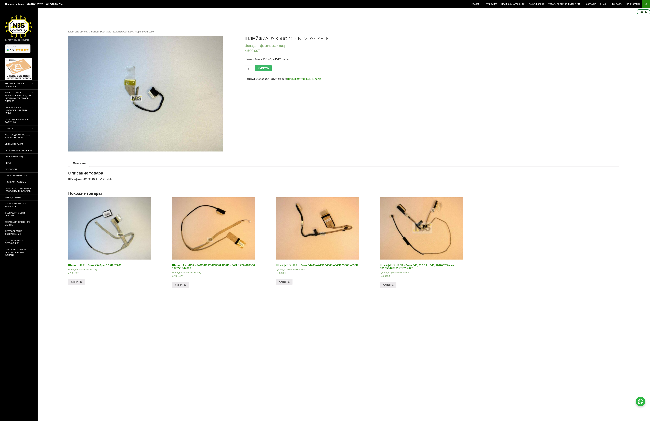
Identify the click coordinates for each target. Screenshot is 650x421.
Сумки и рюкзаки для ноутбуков (15, 205)
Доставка (591, 4)
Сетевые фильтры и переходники (15, 241)
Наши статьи (633, 4)
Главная (73, 31)
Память (9, 128)
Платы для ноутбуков (16, 175)
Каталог (475, 4)
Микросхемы (11, 169)
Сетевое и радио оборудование (13, 232)
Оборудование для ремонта (15, 214)
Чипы (8, 163)
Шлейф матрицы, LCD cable (95, 31)
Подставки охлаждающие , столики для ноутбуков (18, 189)
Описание (79, 163)
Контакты (617, 4)
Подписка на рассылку (513, 4)
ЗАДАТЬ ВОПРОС (536, 4)
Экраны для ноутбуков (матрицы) (16, 120)
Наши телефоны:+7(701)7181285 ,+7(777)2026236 (33, 4)
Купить (76, 281)
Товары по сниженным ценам (564, 4)
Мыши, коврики (13, 197)
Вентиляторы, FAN (14, 144)
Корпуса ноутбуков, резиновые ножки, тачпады (15, 252)
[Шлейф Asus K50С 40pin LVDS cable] (145, 93)
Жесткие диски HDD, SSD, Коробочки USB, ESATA (17, 136)
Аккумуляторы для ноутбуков (14, 84)
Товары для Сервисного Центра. (17, 223)
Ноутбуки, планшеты (16, 182)
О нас (603, 4)
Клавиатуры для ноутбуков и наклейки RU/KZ (16, 110)
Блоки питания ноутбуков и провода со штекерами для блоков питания (18, 96)
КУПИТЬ (263, 68)
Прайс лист (491, 4)
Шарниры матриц (14, 156)
